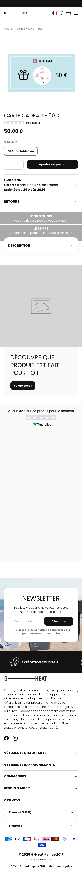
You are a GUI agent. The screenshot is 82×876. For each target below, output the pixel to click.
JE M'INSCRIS (61, 448)
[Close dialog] (80, 409)
